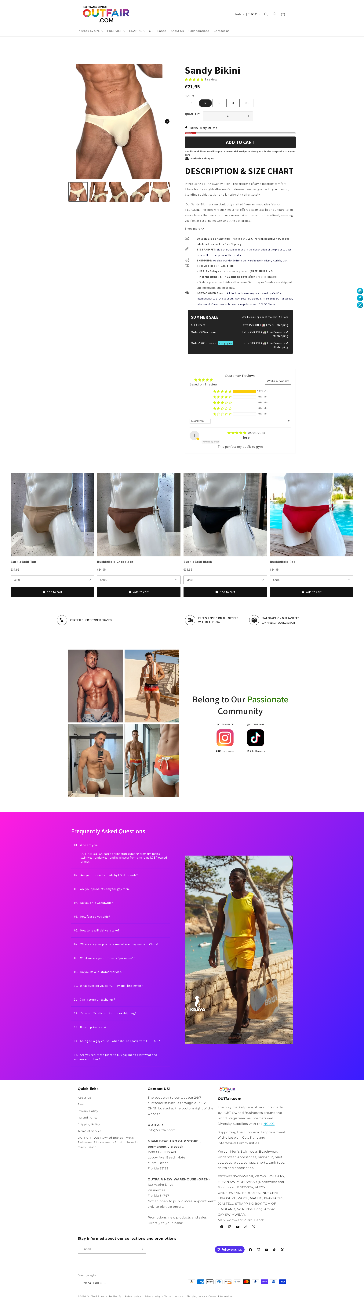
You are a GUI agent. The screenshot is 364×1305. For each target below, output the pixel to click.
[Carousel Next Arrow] (167, 121)
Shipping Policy (89, 1124)
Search (83, 1104)
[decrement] (207, 116)
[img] (237, 433)
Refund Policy (88, 1117)
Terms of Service (90, 1131)
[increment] (248, 116)
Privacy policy (153, 1296)
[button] (90, 31)
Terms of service (173, 1296)
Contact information (220, 1296)
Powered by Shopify (109, 1296)
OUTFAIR (92, 1296)
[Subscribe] (141, 1249)
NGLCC (269, 1124)
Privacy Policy (88, 1111)
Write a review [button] (278, 381)
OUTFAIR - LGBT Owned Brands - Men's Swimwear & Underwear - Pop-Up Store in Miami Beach (108, 1142)
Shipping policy (196, 1296)
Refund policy (133, 1296)
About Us (84, 1097)
